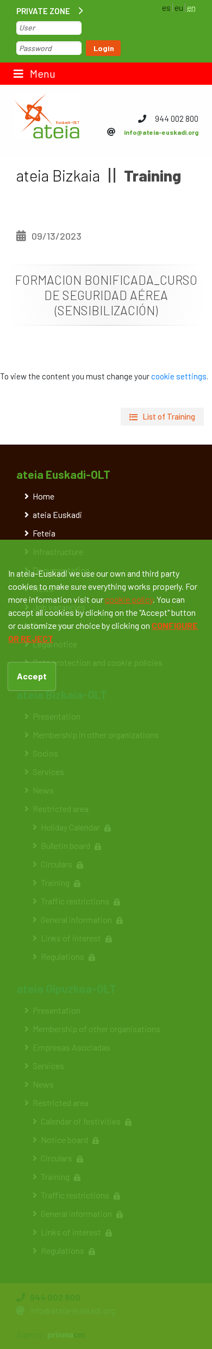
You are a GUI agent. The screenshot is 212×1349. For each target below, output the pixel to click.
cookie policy (129, 599)
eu (178, 7)
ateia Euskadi (57, 514)
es (166, 7)
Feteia (44, 533)
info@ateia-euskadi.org (161, 132)
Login (103, 48)
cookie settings (179, 376)
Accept (32, 676)
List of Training (168, 416)
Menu (41, 73)
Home (43, 496)
